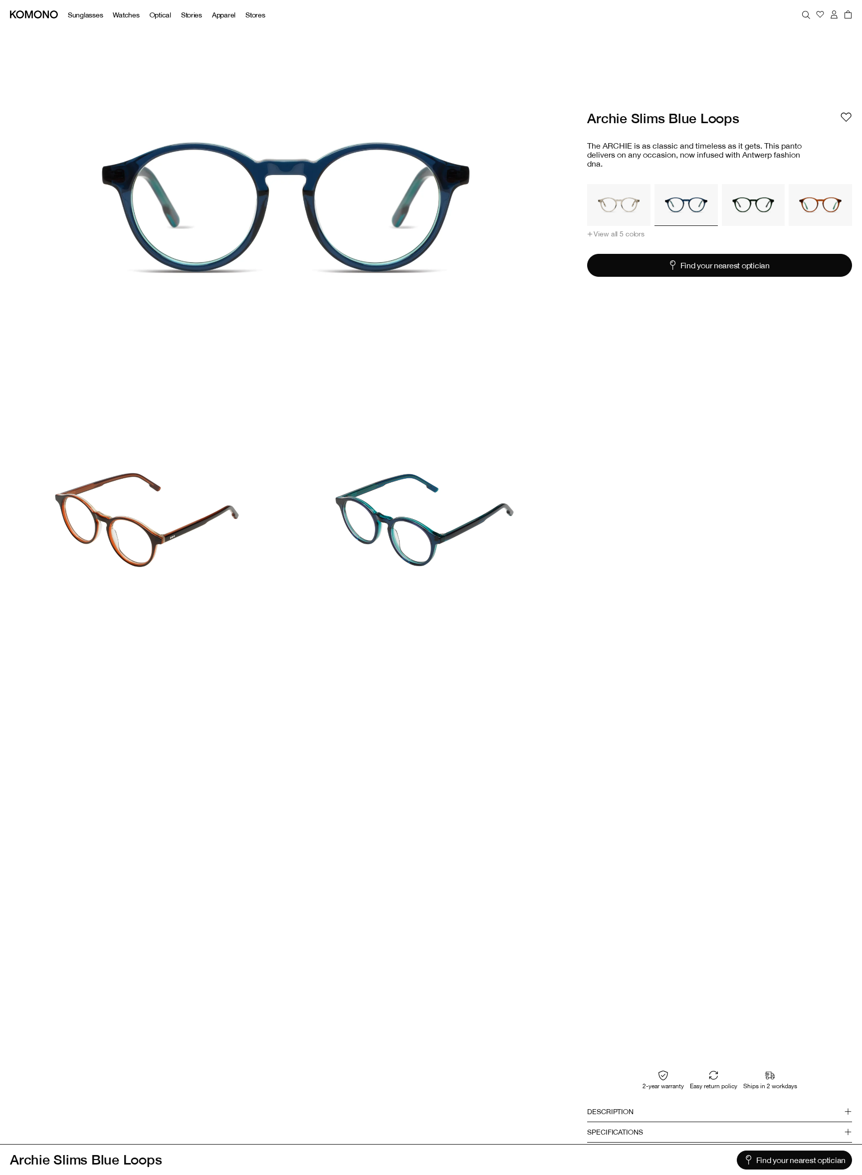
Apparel (223, 14)
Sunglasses (85, 14)
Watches (126, 14)
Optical (160, 14)
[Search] (806, 14)
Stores (255, 14)
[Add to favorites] (846, 117)
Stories (191, 14)
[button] (616, 234)
